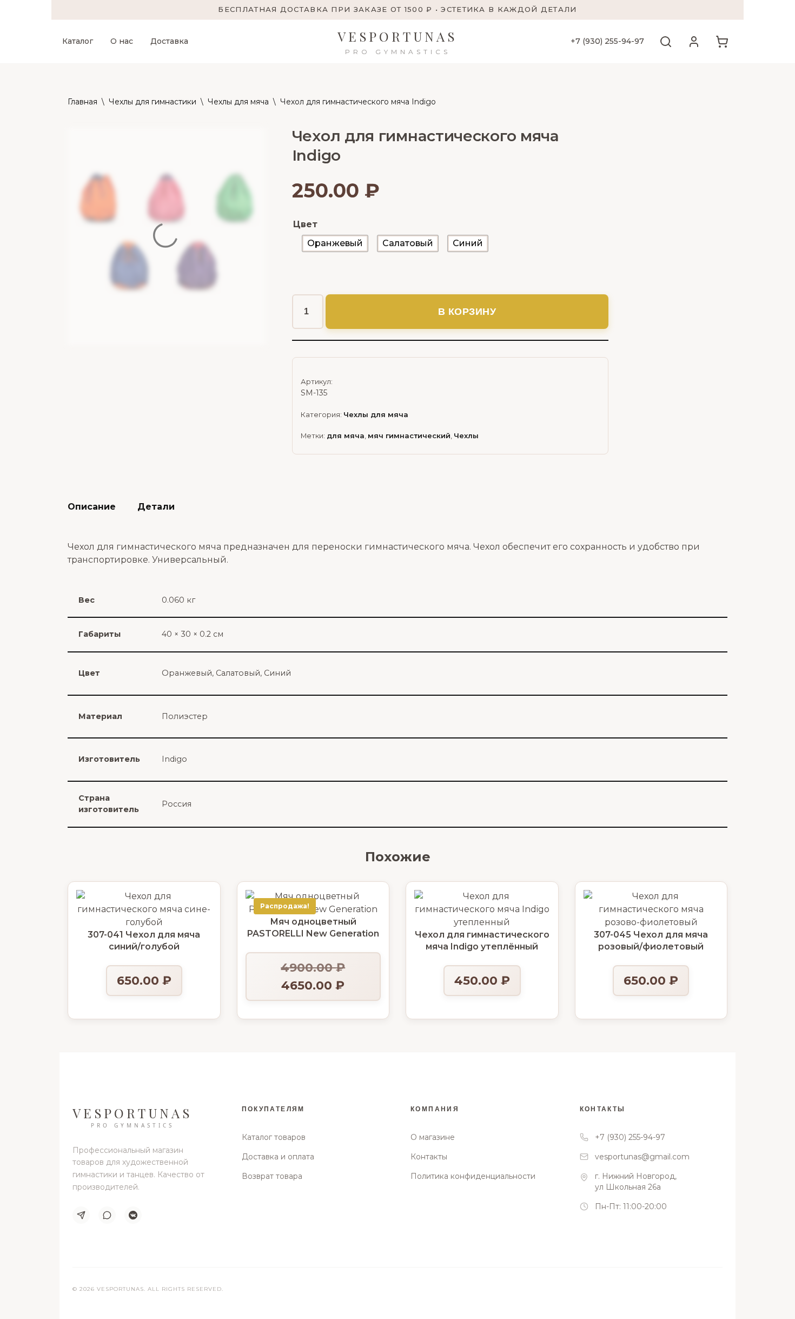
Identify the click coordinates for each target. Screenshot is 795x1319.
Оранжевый (187, 673)
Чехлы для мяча (238, 102)
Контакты (428, 1157)
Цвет (305, 224)
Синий (277, 673)
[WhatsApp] (107, 1215)
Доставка (169, 41)
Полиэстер (185, 716)
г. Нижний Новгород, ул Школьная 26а (636, 1181)
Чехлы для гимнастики (152, 102)
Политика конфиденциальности (472, 1176)
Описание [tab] (92, 507)
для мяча (346, 435)
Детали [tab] (156, 507)
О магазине (432, 1137)
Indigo (174, 759)
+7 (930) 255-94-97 (607, 41)
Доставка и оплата (278, 1157)
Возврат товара (272, 1176)
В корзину (467, 311)
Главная (82, 102)
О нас (121, 41)
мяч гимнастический (409, 435)
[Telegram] (81, 1215)
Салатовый (238, 673)
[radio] (335, 243)
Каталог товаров (274, 1137)
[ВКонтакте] (133, 1215)
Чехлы (466, 435)
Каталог (77, 41)
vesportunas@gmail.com (642, 1157)
